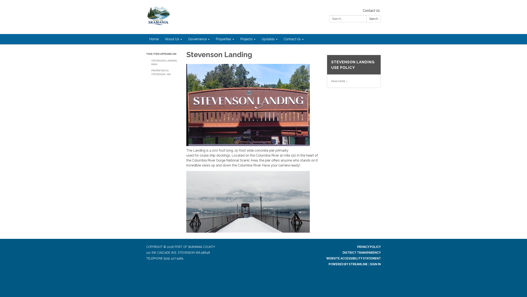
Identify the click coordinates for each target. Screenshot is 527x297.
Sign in (375, 264)
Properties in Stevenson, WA (161, 72)
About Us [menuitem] (172, 39)
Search (373, 18)
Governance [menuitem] (197, 39)
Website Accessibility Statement (353, 258)
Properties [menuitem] (223, 39)
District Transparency (362, 252)
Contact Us (371, 11)
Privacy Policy (369, 247)
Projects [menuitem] (246, 39)
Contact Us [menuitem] (292, 39)
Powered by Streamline (348, 264)
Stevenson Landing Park (164, 62)
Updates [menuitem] (268, 39)
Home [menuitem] (154, 39)
